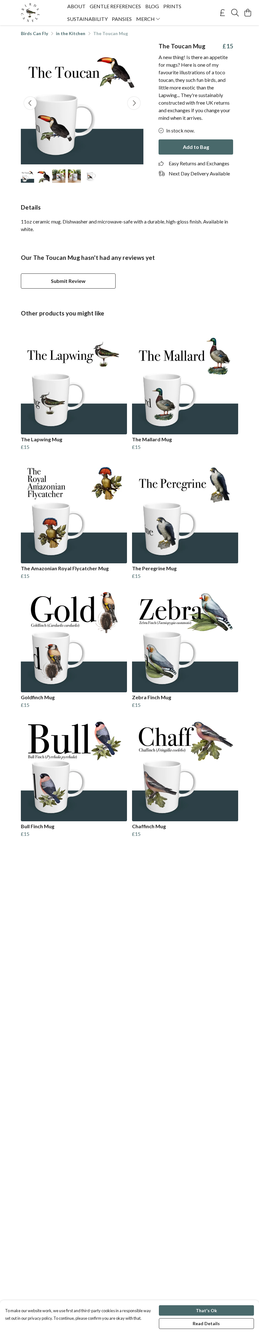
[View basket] (247, 12)
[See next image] (134, 103)
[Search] (235, 12)
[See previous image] (30, 103)
